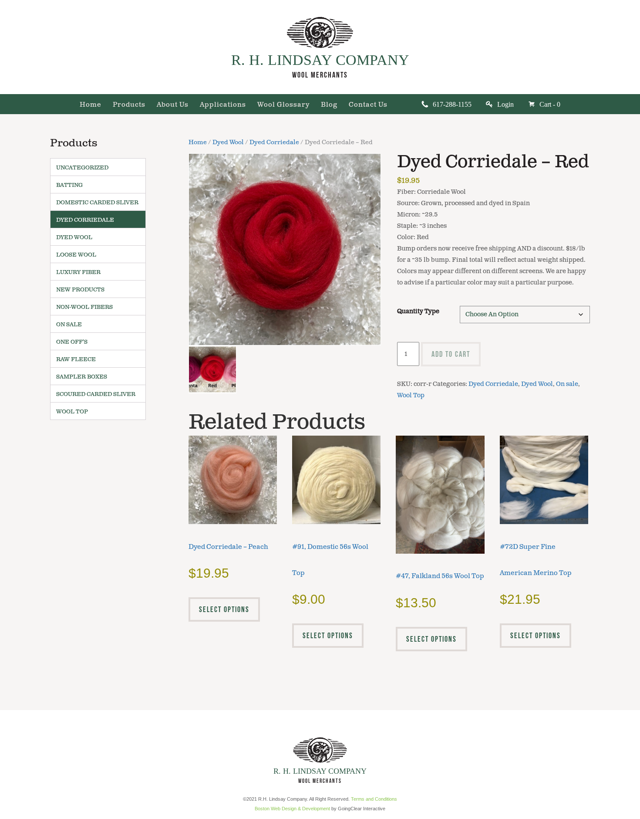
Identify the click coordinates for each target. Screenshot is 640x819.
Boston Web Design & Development (292, 808)
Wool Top (410, 395)
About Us (173, 105)
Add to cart (450, 354)
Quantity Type (418, 311)
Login (505, 104)
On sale (567, 384)
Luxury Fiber (78, 272)
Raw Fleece (76, 359)
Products (129, 105)
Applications (223, 105)
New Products (80, 290)
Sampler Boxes (81, 377)
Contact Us (368, 105)
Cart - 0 (549, 104)
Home (90, 105)
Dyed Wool (228, 142)
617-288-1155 (452, 104)
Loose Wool (76, 255)
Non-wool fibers (84, 307)
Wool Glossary (283, 105)
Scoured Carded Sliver (95, 394)
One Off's (72, 342)
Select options (224, 609)
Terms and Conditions (374, 799)
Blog (329, 105)
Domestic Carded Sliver (97, 202)
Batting (69, 185)
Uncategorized (82, 168)
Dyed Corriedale (274, 142)
